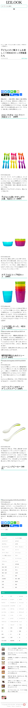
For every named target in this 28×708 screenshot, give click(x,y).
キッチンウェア (5, 546)
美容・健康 (17, 578)
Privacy (9, 706)
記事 (6, 529)
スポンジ (12, 612)
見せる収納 (4, 640)
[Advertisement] (14, 27)
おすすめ (21, 596)
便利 (11, 628)
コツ (20, 605)
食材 (16, 587)
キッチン (3, 602)
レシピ (16, 561)
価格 (3, 628)
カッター (12, 599)
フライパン (4, 621)
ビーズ (11, 618)
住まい (3, 564)
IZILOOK (14, 2)
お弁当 (16, 544)
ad (2, 596)
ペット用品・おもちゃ (6, 555)
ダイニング (21, 612)
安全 (11, 631)
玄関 (11, 637)
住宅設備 (17, 564)
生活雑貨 (4, 578)
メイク (3, 558)
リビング (12, 624)
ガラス (20, 599)
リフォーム (4, 561)
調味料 (16, 581)
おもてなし (4, 544)
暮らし (3, 575)
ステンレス (21, 609)
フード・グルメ (5, 552)
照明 (16, 575)
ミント (20, 621)
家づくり (17, 567)
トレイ (3, 618)
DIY (11, 596)
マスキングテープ (14, 621)
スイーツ (17, 549)
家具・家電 (4, 570)
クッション (21, 602)
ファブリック (22, 618)
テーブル (3, 615)
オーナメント (4, 599)
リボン (20, 624)
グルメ (3, 549)
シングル (3, 609)
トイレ (11, 615)
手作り (16, 570)
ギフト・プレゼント (19, 546)
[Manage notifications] (24, 704)
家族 (20, 631)
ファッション (18, 552)
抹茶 (3, 634)
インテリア (4, 538)
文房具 (16, 572)
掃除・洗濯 (4, 572)
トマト (20, 615)
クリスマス (12, 605)
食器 (3, 587)
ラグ (3, 624)
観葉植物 (12, 640)
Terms (13, 706)
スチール (12, 609)
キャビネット (13, 602)
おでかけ (17, 541)
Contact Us (18, 706)
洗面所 (3, 637)
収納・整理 (4, 567)
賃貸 (3, 584)
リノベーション (18, 558)
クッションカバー (5, 605)
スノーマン (4, 612)
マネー (16, 555)
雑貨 (16, 584)
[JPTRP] (3, 698)
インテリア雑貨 (18, 538)
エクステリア (5, 541)
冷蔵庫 (20, 628)
